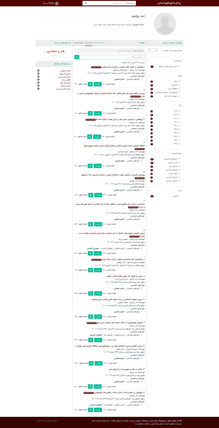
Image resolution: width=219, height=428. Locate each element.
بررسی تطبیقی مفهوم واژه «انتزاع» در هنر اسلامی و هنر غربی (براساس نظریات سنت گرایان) (111, 235)
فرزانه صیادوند (122, 151)
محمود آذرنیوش (132, 349)
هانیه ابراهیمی (122, 302)
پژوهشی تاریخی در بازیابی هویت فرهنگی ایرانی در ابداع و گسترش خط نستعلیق (113, 176)
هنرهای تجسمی (164, 169)
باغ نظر (164, 85)
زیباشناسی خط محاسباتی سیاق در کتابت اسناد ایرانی (117, 259)
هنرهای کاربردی (106, 248)
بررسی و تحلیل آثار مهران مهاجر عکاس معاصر (125, 276)
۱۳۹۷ (164, 133)
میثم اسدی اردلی (122, 279)
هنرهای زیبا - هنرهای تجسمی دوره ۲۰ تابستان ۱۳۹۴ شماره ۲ (119, 328)
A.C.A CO (41, 420)
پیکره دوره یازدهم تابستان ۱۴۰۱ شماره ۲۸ (126, 213)
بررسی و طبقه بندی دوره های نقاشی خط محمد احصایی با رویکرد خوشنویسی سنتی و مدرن (111, 95)
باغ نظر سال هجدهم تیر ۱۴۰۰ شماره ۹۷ (126, 242)
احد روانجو (134, 70)
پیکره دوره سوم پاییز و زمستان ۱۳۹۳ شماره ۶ (124, 352)
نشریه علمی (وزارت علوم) (164, 66)
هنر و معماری (119, 248)
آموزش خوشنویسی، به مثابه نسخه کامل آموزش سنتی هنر (115, 322)
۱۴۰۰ (164, 125)
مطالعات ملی (164, 88)
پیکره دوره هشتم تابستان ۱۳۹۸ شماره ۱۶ (126, 282)
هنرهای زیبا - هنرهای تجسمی (164, 92)
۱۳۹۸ (164, 129)
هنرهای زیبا (108, 335)
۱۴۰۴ (164, 111)
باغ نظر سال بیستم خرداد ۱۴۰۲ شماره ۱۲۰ (125, 183)
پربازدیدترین (78, 42)
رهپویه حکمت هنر (164, 96)
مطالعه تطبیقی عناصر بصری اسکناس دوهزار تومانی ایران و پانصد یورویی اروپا (114, 147)
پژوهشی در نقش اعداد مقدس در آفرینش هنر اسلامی (117, 66)
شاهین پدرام (123, 239)
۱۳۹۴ (164, 136)
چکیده (97, 84)
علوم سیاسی (164, 173)
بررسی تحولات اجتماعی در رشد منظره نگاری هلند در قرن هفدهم (117, 299)
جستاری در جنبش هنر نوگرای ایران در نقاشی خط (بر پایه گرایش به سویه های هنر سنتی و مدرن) (110, 205)
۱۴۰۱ (164, 122)
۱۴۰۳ (164, 114)
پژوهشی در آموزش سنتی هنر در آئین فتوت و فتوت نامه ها (114, 119)
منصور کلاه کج (132, 262)
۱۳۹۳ (164, 140)
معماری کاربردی (164, 180)
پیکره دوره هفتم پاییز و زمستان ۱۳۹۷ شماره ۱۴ (124, 305)
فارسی (164, 195)
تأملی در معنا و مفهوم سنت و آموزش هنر (125, 369)
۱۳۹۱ (164, 143)
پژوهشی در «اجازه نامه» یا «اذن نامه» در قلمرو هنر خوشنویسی (113, 392)
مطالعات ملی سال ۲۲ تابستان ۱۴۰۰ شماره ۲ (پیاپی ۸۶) (121, 265)
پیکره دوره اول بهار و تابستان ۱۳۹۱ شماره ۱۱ (125, 375)
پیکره (164, 81)
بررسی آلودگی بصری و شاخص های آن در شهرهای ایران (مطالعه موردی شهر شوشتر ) (108, 345)
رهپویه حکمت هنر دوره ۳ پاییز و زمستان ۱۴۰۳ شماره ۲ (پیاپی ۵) (117, 125)
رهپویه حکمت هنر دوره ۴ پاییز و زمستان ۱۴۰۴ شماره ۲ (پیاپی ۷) (117, 73)
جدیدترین (88, 42)
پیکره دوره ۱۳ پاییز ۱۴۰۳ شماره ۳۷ (128, 102)
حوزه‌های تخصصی (133, 79)
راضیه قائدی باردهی (120, 70)
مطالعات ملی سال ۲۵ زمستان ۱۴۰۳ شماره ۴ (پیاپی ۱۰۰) (121, 154)
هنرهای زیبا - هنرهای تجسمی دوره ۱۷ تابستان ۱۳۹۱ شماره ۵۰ (118, 398)
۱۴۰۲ (164, 118)
